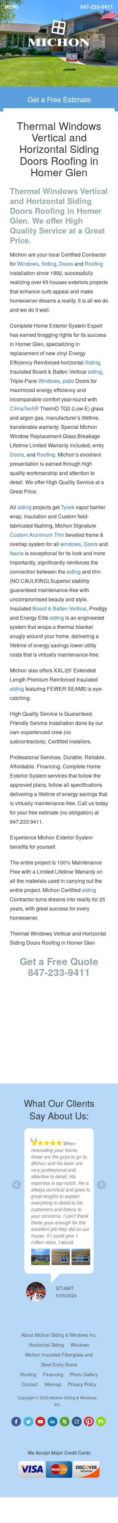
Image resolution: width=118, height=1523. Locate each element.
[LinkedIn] (53, 1420)
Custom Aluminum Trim (37, 534)
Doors (66, 263)
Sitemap (52, 1384)
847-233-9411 (96, 7)
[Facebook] (16, 1420)
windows (70, 544)
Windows (28, 263)
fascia (17, 553)
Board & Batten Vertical (59, 608)
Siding (48, 263)
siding (95, 371)
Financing (53, 1374)
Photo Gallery (84, 1374)
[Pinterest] (90, 1420)
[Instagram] (77, 1420)
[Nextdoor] (101, 1420)
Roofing (94, 263)
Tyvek (67, 507)
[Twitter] (28, 1420)
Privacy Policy (82, 1384)
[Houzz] (65, 1420)
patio (68, 381)
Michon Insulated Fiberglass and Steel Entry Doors (59, 1359)
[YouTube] (40, 1420)
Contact (30, 1384)
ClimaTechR (24, 408)
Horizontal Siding (46, 1344)
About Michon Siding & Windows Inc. (59, 1335)
